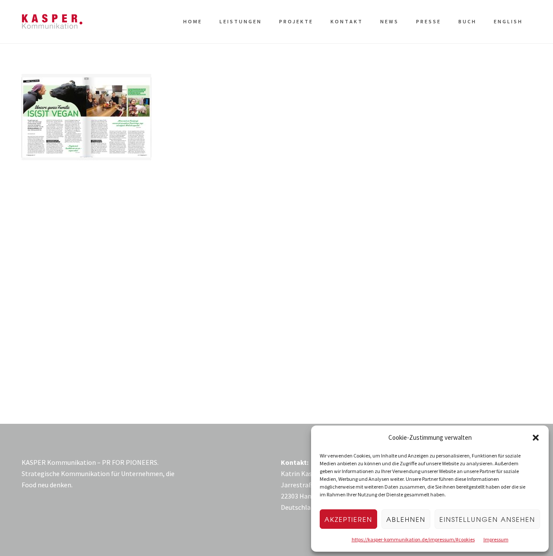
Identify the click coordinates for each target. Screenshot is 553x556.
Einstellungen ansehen (487, 519)
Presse (428, 21)
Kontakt (347, 21)
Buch (467, 21)
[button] (535, 437)
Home (192, 21)
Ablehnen (406, 519)
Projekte (296, 21)
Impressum (496, 539)
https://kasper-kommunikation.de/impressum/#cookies (413, 539)
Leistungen (240, 21)
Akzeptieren (348, 519)
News (389, 21)
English (508, 21)
